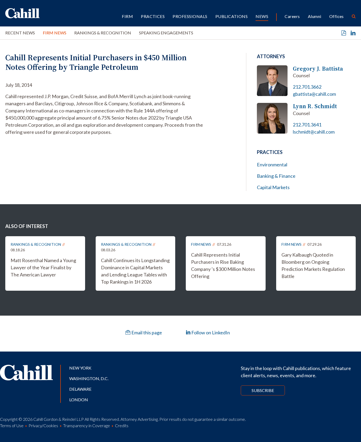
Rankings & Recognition (102, 32)
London (78, 399)
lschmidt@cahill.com (314, 132)
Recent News (20, 32)
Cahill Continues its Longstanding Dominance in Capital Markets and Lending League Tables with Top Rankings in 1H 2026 (135, 271)
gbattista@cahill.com (314, 94)
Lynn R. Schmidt (315, 106)
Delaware (80, 388)
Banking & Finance (276, 176)
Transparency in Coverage (86, 425)
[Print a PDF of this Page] (343, 33)
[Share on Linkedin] (353, 33)
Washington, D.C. (88, 378)
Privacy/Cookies (43, 425)
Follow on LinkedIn (210, 332)
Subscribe (263, 390)
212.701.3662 (307, 87)
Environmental (272, 164)
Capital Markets (273, 187)
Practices (153, 16)
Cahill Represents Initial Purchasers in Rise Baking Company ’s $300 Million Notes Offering (223, 265)
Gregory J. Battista (318, 68)
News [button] (262, 16)
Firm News (54, 32)
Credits (121, 425)
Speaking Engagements (166, 32)
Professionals (190, 16)
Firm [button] (127, 16)
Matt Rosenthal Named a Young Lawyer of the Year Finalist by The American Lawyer (43, 267)
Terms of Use (12, 425)
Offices (336, 16)
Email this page (146, 332)
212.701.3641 (307, 124)
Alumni (314, 16)
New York (80, 367)
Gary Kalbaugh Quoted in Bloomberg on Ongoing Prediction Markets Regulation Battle (313, 265)
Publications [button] (231, 16)
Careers (292, 16)
